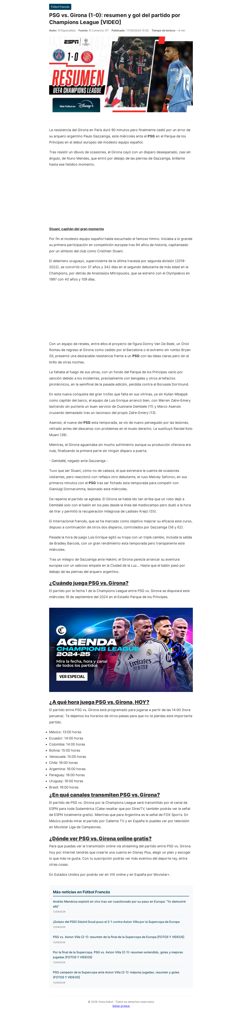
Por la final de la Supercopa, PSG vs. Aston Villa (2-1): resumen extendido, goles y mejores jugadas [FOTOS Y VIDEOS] (118, 954)
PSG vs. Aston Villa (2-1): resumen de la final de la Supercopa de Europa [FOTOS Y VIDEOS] (118, 937)
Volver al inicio (121, 1005)
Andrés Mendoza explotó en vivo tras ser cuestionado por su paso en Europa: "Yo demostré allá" (119, 904)
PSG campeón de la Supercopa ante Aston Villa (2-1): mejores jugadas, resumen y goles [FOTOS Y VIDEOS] (116, 974)
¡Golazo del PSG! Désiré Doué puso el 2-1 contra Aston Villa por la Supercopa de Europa (116, 922)
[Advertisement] (121, 198)
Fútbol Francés (60, 6)
